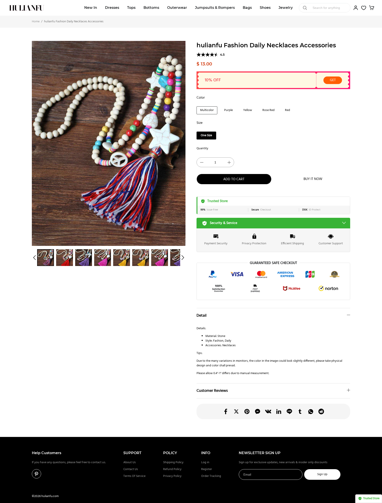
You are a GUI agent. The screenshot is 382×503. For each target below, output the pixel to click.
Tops (131, 8)
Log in (205, 462)
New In (90, 8)
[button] (34, 257)
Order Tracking (211, 476)
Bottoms (151, 8)
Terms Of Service (134, 476)
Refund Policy (172, 469)
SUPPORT (132, 453)
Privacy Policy (172, 476)
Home (36, 21)
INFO (205, 453)
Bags (247, 8)
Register (206, 469)
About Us (129, 462)
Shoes (265, 8)
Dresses (112, 8)
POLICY (170, 453)
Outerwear (177, 8)
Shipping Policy (173, 462)
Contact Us (130, 469)
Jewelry (286, 8)
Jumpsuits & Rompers (215, 8)
